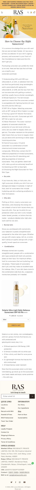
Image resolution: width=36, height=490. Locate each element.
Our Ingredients (23, 408)
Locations (4, 405)
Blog (19, 411)
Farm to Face (22, 414)
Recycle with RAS (7, 411)
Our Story (21, 405)
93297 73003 (13, 472)
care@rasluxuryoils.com (17, 475)
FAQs (3, 408)
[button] (2, 12)
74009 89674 (24, 472)
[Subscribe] (32, 396)
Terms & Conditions (8, 442)
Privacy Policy (6, 439)
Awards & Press (6, 414)
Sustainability (22, 418)
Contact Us (5, 432)
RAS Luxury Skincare (17, 487)
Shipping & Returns (8, 435)
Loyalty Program (6, 429)
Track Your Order (7, 421)
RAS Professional (7, 418)
